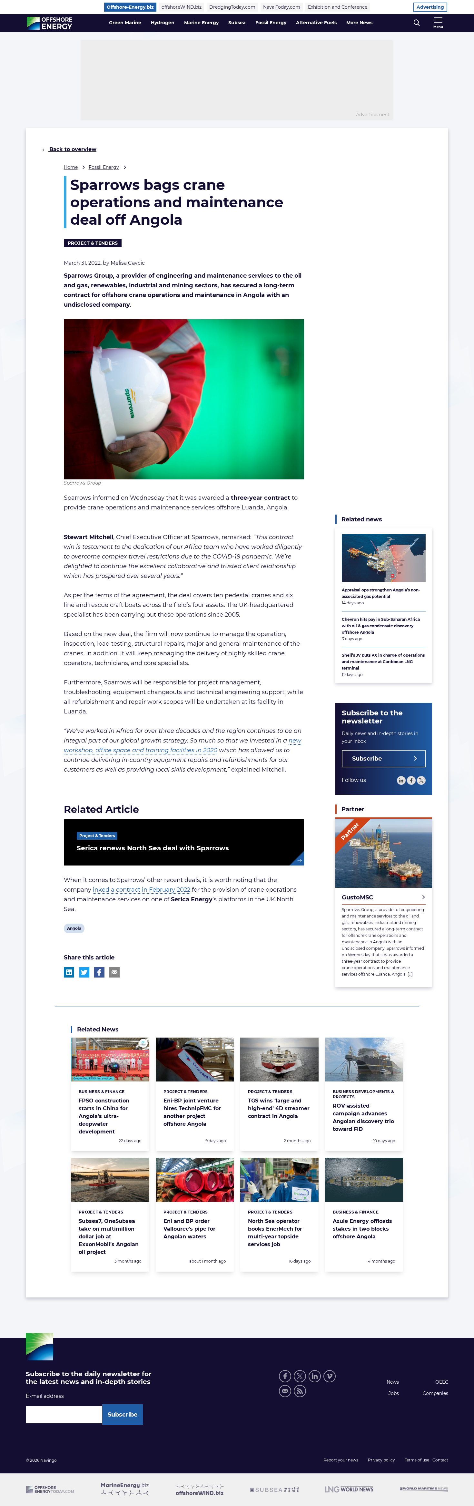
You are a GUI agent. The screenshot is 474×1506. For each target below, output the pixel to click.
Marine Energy (201, 23)
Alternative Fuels (316, 23)
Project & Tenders (93, 243)
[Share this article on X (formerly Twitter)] (84, 972)
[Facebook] (411, 780)
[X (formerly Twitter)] (300, 1376)
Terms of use (417, 1460)
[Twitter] (421, 780)
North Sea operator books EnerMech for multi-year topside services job (275, 1232)
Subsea (237, 23)
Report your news (340, 1460)
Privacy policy (381, 1460)
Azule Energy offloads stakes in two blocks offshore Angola (362, 1229)
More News (359, 23)
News (393, 1382)
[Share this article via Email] (114, 972)
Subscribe (367, 758)
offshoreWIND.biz (182, 7)
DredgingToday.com (232, 7)
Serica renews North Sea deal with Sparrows (153, 848)
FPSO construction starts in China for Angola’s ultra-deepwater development (104, 1116)
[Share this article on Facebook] (99, 972)
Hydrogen (162, 23)
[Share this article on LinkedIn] (69, 972)
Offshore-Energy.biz (130, 7)
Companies (435, 1393)
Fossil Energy (270, 23)
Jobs (394, 1393)
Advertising (430, 7)
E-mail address (45, 1396)
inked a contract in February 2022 (141, 889)
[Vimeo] (329, 1376)
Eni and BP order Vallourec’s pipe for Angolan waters (189, 1229)
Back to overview (72, 149)
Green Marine (125, 23)
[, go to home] (49, 23)
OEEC (441, 1382)
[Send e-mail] (285, 1391)
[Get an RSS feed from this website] (300, 1391)
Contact (440, 1460)
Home (71, 167)
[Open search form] (417, 23)
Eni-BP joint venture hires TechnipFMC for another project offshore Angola (192, 1112)
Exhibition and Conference (337, 7)
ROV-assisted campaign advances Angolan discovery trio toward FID (363, 1117)
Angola (74, 929)
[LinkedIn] (401, 780)
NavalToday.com (281, 7)
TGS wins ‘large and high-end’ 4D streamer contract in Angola (279, 1108)
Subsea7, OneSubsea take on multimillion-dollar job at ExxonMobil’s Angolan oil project (109, 1236)
